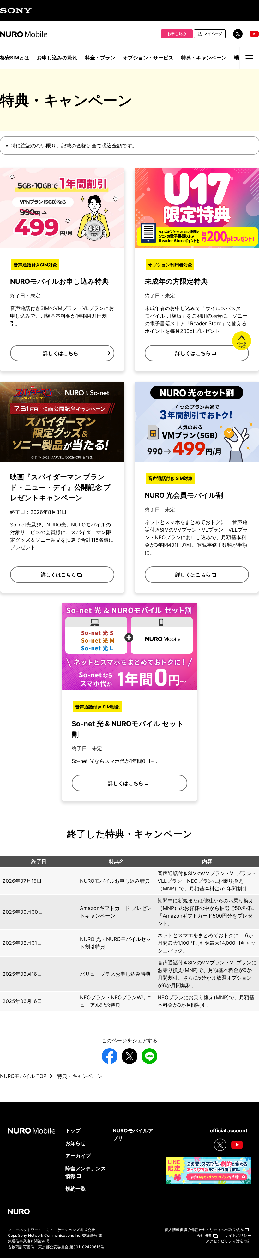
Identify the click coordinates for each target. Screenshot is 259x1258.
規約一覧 (75, 1189)
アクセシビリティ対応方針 (228, 1241)
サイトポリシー (238, 1235)
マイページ (212, 33)
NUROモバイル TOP (23, 1076)
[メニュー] (249, 59)
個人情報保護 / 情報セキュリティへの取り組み (204, 1229)
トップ (73, 1130)
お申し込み (176, 33)
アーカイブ (78, 1156)
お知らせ (75, 1143)
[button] (62, 353)
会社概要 (204, 1235)
